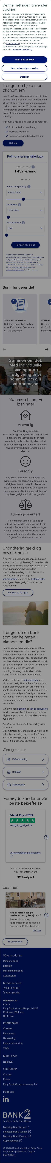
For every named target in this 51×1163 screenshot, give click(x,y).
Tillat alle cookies (24, 59)
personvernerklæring (22, 49)
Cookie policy (13, 43)
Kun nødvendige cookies (24, 68)
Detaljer (24, 76)
